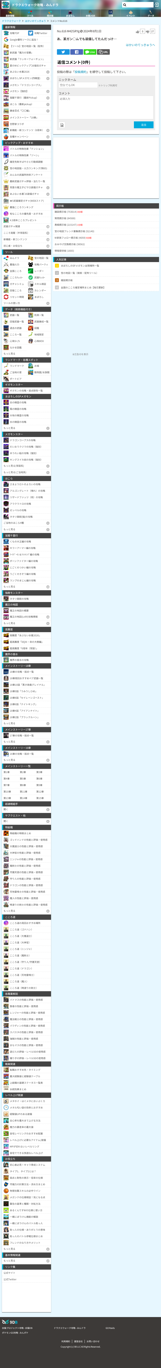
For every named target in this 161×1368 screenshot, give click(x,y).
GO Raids (110, 1327)
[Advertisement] (106, 164)
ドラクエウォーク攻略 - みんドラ (35, 4)
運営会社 (78, 1341)
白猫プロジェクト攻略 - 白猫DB (17, 1327)
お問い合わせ (93, 1341)
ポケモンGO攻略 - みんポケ (15, 1332)
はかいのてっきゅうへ (140, 45)
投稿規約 (80, 72)
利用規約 (65, 1341)
